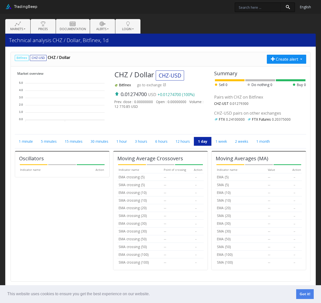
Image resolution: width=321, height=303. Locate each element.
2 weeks (241, 141)
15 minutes (74, 141)
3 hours (141, 141)
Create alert (287, 59)
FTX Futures (261, 119)
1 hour (121, 141)
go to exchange (150, 85)
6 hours (161, 141)
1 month (263, 141)
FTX (222, 119)
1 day (202, 141)
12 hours (183, 141)
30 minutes (99, 141)
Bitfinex (125, 85)
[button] (151, 294)
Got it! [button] (305, 294)
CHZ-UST (221, 103)
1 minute (26, 141)
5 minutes (49, 141)
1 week (221, 141)
